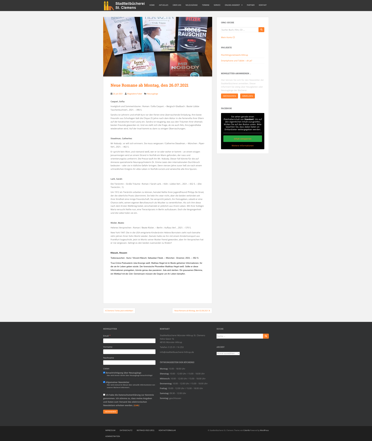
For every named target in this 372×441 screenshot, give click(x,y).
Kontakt (263, 5)
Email (107, 335)
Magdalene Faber (134, 93)
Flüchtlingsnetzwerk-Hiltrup (234, 55)
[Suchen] (266, 336)
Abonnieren (229, 96)
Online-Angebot (232, 5)
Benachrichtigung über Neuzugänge (128, 373)
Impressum (110, 430)
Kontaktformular (167, 430)
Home (152, 5)
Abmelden (247, 96)
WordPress (264, 430)
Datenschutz (126, 430)
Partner (250, 5)
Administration (112, 436)
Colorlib (246, 430)
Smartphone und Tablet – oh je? (236, 60)
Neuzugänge (192, 5)
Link (136, 405)
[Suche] (261, 29)
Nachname (108, 357)
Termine (205, 5)
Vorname (107, 346)
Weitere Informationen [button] (243, 145)
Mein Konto (227, 37)
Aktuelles (163, 5)
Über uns (177, 5)
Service (217, 5)
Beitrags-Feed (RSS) (145, 430)
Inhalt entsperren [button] (242, 138)
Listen (106, 368)
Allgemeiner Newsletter (130, 384)
